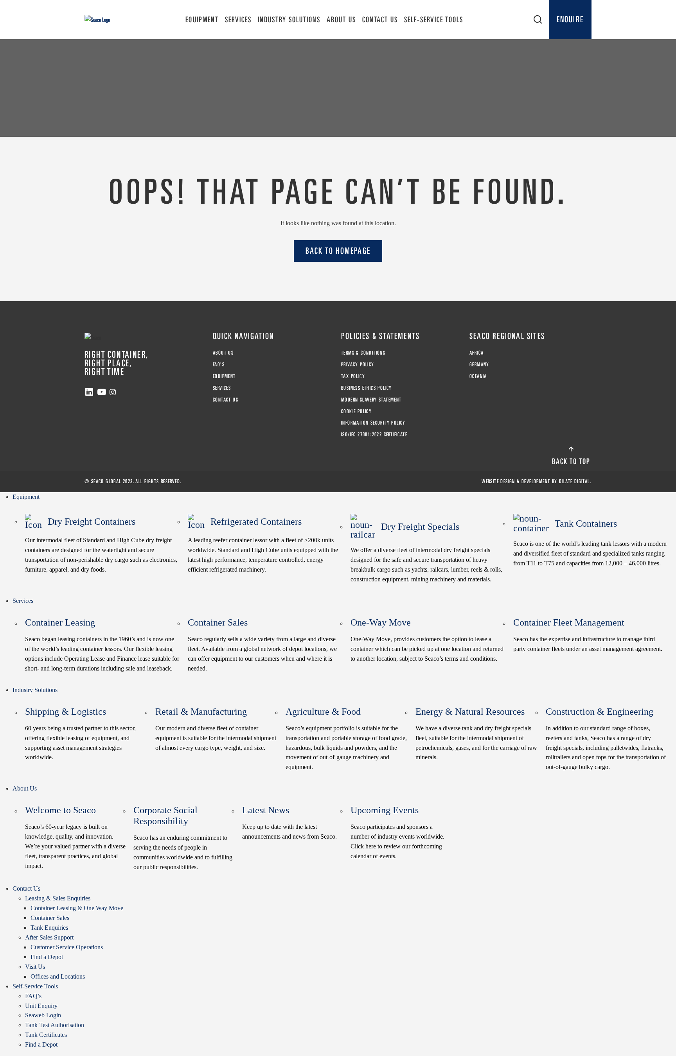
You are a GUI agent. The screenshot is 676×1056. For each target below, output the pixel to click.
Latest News (289, 822)
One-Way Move (427, 639)
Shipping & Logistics (80, 733)
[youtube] (101, 392)
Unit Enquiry (41, 1005)
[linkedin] (89, 392)
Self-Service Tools (433, 19)
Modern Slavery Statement (371, 399)
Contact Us (380, 19)
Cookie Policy (356, 411)
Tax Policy (353, 376)
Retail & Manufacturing (215, 728)
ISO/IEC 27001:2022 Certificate (374, 434)
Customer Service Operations (67, 947)
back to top (571, 461)
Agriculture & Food (346, 738)
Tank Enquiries (49, 927)
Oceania (478, 376)
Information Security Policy (373, 423)
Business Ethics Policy (366, 388)
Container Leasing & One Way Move (77, 908)
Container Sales (262, 644)
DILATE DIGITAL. (575, 481)
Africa (476, 353)
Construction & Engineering (606, 738)
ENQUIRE (570, 19)
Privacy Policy (357, 364)
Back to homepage (338, 250)
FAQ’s (219, 364)
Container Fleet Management (587, 634)
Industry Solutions (289, 19)
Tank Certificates (46, 1034)
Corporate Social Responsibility (182, 837)
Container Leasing (102, 644)
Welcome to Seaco (75, 837)
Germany (479, 364)
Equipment (202, 19)
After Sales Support (49, 937)
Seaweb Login (43, 1015)
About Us (341, 19)
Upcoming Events (397, 832)
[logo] (97, 19)
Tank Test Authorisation (54, 1025)
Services (238, 19)
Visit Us (35, 966)
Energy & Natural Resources (476, 733)
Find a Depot (47, 957)
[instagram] (113, 392)
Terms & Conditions (363, 353)
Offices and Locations (58, 976)
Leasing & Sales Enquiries (57, 898)
